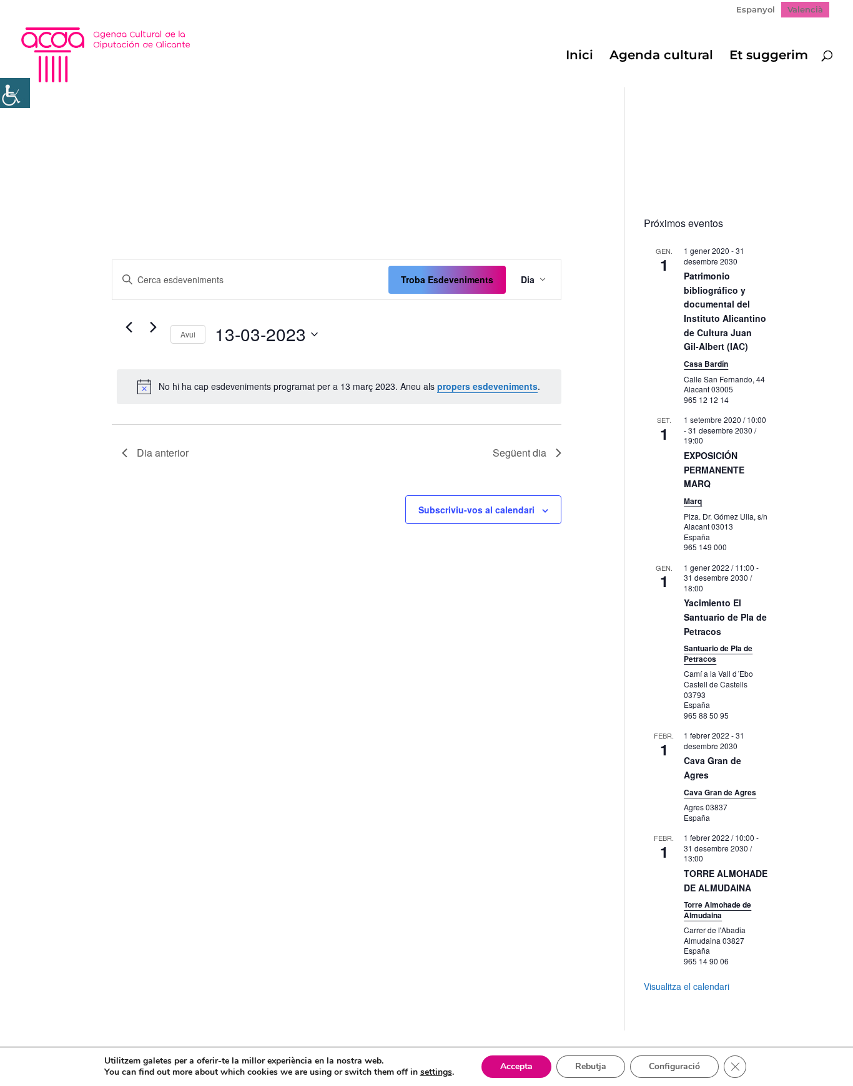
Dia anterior (163, 452)
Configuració (674, 1066)
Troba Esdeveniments (447, 279)
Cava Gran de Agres (720, 792)
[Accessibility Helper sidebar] (15, 93)
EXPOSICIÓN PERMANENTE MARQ (714, 469)
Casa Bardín (706, 363)
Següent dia (519, 452)
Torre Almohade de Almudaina (717, 910)
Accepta (516, 1066)
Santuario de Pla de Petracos (718, 653)
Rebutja (590, 1066)
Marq (693, 501)
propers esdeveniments (487, 386)
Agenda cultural (661, 56)
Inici (579, 56)
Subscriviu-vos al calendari (476, 509)
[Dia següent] (153, 327)
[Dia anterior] (129, 327)
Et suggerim (768, 56)
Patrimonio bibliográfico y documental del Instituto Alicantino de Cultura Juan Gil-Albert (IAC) (725, 310)
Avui (187, 334)
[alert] (339, 386)
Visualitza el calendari (686, 986)
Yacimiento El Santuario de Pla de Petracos (725, 616)
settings (436, 1072)
